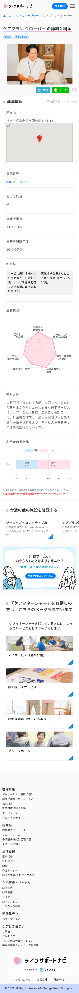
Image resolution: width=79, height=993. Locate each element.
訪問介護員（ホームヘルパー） (20, 799)
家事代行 (7, 856)
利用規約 (58, 979)
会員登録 (60, 6)
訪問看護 (7, 892)
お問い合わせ (23, 979)
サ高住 (6, 931)
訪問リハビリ (10, 901)
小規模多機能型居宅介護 (16, 839)
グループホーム (11, 834)
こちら (44, 490)
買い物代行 (8, 861)
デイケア (7, 897)
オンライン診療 (11, 906)
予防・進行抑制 (11, 844)
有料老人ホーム (11, 936)
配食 (4, 865)
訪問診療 (7, 887)
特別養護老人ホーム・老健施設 (20, 945)
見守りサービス (11, 918)
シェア (63, 90)
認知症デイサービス (14, 830)
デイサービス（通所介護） (18, 794)
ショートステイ (11, 817)
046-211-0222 (16, 182)
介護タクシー (10, 870)
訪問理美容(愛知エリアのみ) (19, 875)
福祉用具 (7, 803)
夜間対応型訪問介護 (14, 808)
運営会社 (42, 979)
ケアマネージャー (12, 812)
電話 (45, 90)
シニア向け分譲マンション (18, 940)
